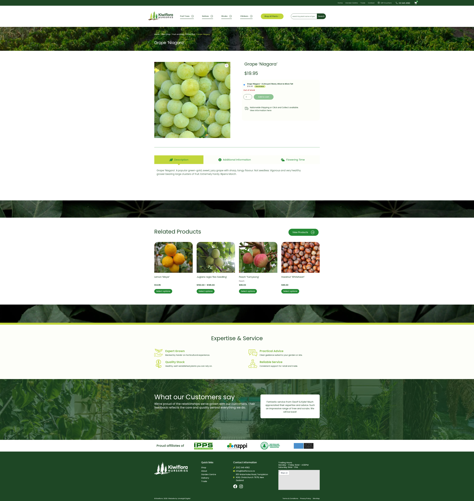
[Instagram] (241, 486)
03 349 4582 (404, 3)
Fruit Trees (184, 16)
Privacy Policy (305, 498)
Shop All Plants (271, 16)
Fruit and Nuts (178, 34)
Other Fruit (190, 34)
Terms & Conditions (290, 498)
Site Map (316, 498)
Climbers (244, 16)
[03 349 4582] (397, 3)
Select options (163, 291)
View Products (300, 232)
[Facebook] (235, 486)
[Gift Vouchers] (379, 3)
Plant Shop (165, 34)
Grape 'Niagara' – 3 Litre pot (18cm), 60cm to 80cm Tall (270, 84)
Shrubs (224, 16)
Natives (205, 16)
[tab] (178, 159)
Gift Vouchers (386, 3)
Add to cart (263, 96)
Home (156, 34)
